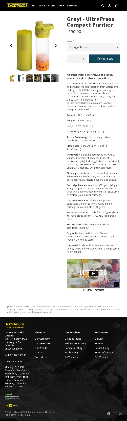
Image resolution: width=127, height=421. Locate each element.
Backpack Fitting (73, 348)
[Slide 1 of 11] (12, 78)
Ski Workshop (72, 357)
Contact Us (41, 357)
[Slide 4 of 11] (38, 78)
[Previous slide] (10, 46)
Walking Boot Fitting (75, 343)
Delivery (99, 338)
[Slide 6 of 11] (55, 78)
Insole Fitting (71, 352)
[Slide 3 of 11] (29, 78)
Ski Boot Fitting (73, 338)
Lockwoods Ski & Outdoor (24, 412)
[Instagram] (115, 414)
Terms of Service (104, 352)
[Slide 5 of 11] (46, 78)
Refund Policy (102, 348)
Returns (99, 343)
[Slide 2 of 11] (20, 78)
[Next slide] (56, 46)
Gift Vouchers (102, 357)
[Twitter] (120, 414)
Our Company (42, 338)
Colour (70, 40)
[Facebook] (109, 414)
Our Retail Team (43, 343)
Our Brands (41, 348)
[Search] (102, 5)
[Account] (109, 5)
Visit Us (38, 352)
